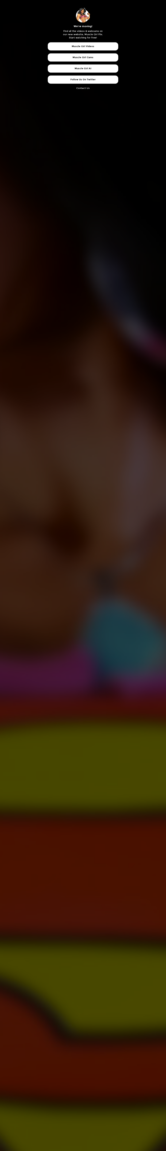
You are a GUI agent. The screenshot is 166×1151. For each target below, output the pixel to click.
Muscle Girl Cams (83, 57)
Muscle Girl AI (83, 68)
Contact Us (83, 88)
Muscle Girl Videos (83, 46)
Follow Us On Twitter (83, 79)
